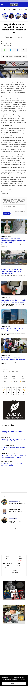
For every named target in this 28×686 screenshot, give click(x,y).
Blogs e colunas (7, 496)
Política (20, 9)
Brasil (14, 9)
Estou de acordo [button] (14, 683)
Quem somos (6, 9)
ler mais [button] (23, 679)
